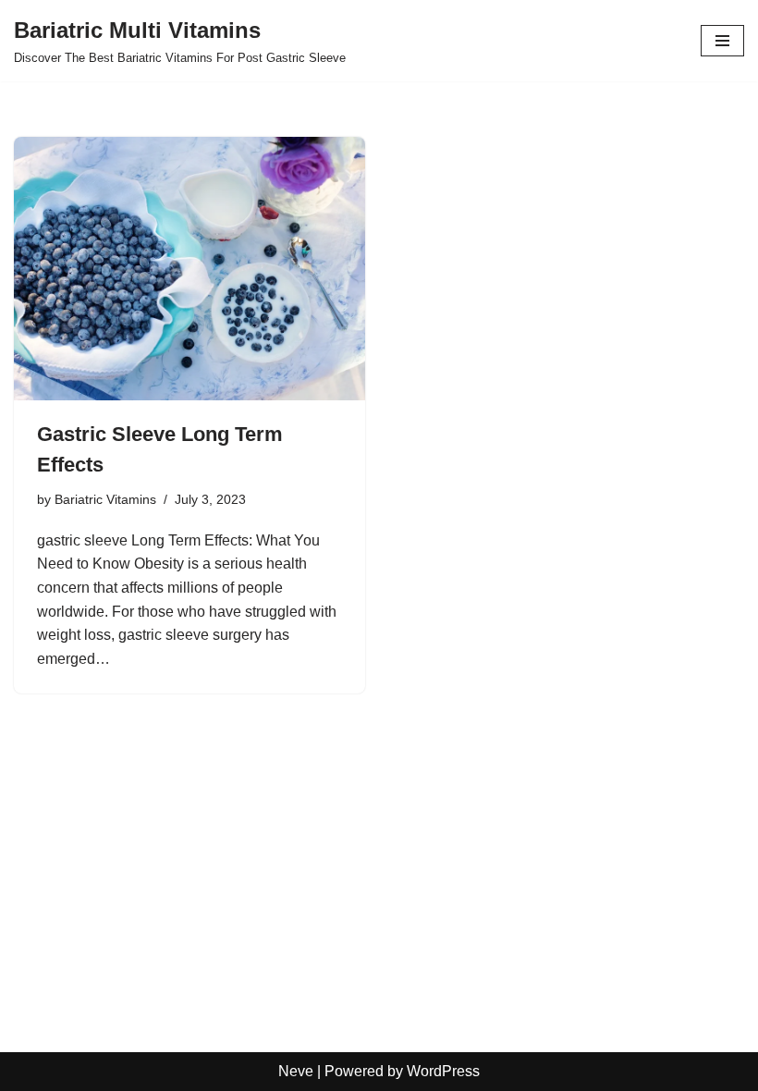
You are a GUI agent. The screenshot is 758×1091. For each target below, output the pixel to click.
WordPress (443, 1071)
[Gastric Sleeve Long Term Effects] (189, 268)
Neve (295, 1071)
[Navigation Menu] (722, 40)
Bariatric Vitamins (105, 499)
